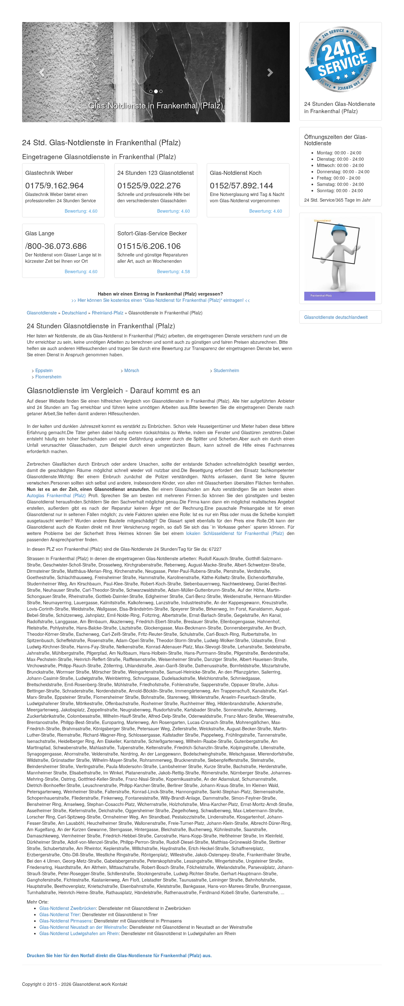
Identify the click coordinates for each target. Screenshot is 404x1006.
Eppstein (44, 370)
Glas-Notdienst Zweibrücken (67, 908)
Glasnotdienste (42, 312)
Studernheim (226, 370)
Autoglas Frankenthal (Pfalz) (56, 495)
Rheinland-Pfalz (107, 312)
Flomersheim (48, 376)
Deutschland (74, 312)
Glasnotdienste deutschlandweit (336, 317)
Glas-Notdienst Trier (59, 914)
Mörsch (131, 370)
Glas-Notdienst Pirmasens (65, 920)
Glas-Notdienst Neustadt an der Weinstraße (83, 927)
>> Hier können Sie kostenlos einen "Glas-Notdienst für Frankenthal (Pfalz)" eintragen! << (160, 300)
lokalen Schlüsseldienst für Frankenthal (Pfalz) (235, 533)
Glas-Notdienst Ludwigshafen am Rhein (79, 933)
